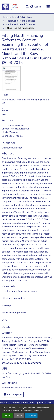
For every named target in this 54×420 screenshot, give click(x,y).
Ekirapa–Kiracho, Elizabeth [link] (15, 128)
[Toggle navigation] (48, 7)
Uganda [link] (6, 327)
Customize (31, 415)
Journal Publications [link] (22, 17)
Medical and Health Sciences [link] (20, 20)
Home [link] (5, 17)
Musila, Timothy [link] (10, 132)
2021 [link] (5, 114)
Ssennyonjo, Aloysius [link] (13, 125)
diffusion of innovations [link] (14, 298)
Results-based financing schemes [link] (19, 291)
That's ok (7, 415)
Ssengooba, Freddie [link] (12, 136)
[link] (27, 101)
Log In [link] (37, 6)
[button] (10, 6)
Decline (19, 415)
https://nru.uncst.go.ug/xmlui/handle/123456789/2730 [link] (26, 375)
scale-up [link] (6, 305)
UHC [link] (4, 320)
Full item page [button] (14, 394)
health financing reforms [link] (14, 312)
